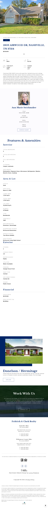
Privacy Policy (30, 479)
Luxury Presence (34, 473)
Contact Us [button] (24, 409)
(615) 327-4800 (25, 434)
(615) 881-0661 (24, 117)
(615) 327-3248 (24, 435)
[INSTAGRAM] (25, 466)
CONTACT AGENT (24, 130)
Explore (8, 379)
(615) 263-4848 (24, 449)
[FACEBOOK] (22, 466)
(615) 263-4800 (25, 447)
